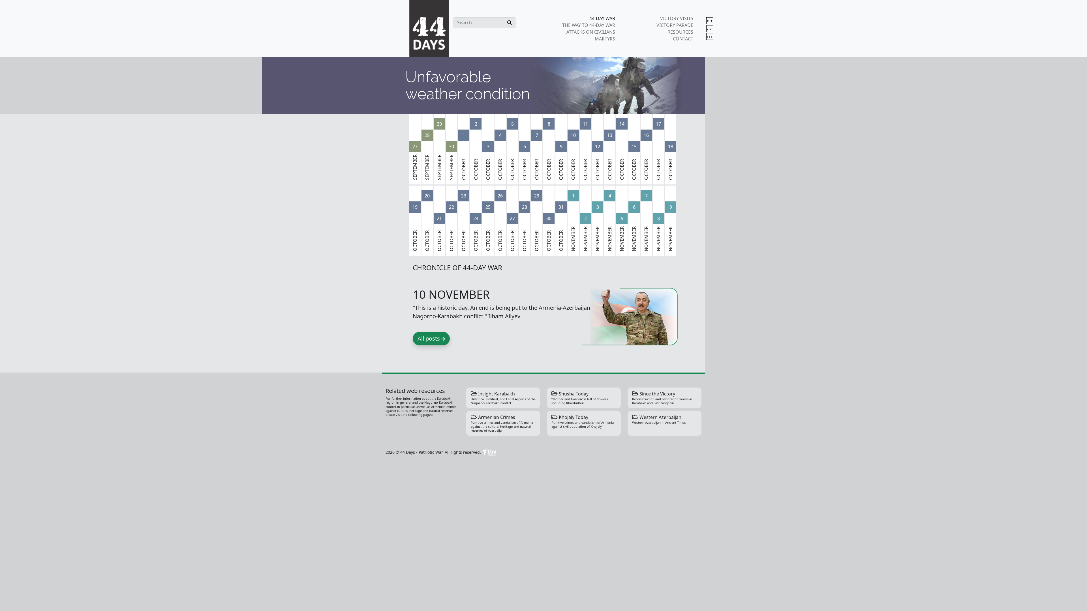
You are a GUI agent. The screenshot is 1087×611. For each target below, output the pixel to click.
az (709, 28)
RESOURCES (680, 32)
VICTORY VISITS (676, 18)
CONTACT (683, 39)
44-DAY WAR (602, 18)
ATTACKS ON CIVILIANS (590, 32)
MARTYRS (605, 39)
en (709, 21)
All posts (429, 338)
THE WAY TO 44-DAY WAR (588, 25)
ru (709, 36)
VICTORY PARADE (674, 25)
